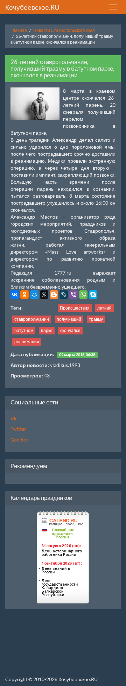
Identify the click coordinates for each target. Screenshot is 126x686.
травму (96, 319)
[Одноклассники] (24, 294)
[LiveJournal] (63, 294)
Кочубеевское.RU (32, 7)
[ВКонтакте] (14, 294)
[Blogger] (54, 294)
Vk (13, 418)
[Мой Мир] (34, 294)
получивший (69, 319)
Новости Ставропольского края (64, 30)
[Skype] (93, 294)
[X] (44, 294)
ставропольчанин (31, 319)
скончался (70, 330)
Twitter (18, 429)
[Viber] (73, 294)
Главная (18, 30)
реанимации (26, 341)
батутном (23, 330)
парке (46, 330)
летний (104, 308)
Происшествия (75, 308)
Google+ (19, 440)
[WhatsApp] (83, 294)
